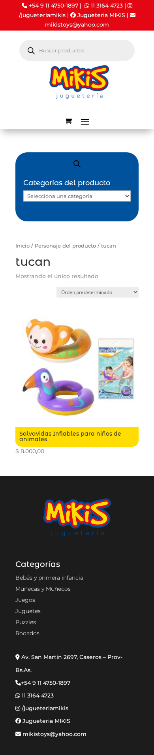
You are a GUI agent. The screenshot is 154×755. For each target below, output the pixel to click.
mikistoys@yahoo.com (53, 734)
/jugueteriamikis (42, 15)
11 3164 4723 (107, 5)
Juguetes (28, 611)
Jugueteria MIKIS (100, 15)
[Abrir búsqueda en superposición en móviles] (77, 50)
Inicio (22, 246)
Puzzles (25, 622)
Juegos (25, 599)
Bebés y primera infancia (49, 577)
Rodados (27, 633)
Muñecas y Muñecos (43, 588)
